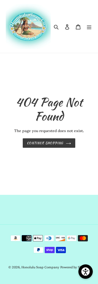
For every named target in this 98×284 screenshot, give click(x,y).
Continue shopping (45, 143)
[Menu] (89, 26)
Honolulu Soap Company (40, 267)
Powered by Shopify (75, 267)
